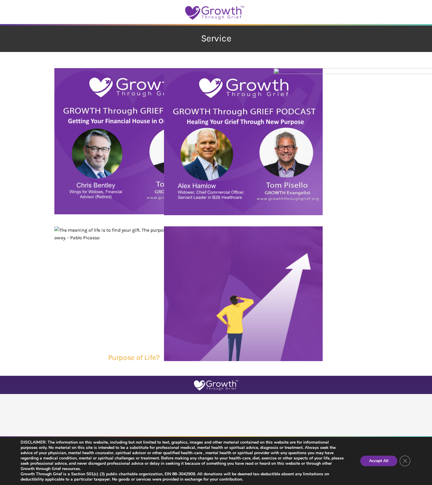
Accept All (379, 461)
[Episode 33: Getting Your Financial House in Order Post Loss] (133, 141)
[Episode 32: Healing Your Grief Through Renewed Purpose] (243, 141)
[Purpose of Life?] (133, 285)
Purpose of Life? (134, 357)
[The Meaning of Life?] (243, 305)
